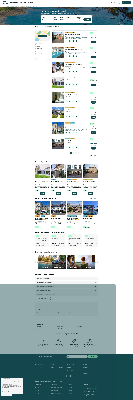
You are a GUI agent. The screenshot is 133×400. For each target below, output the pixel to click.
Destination (44, 17)
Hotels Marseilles (70, 387)
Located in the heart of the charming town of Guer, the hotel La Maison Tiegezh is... (42, 187)
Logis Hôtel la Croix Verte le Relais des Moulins (41, 218)
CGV (83, 368)
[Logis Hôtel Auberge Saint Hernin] (58, 37)
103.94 (93, 67)
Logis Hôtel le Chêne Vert (71, 94)
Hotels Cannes (70, 391)
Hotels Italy (37, 387)
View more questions (43, 298)
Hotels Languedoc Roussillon (56, 393)
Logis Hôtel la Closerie (56, 181)
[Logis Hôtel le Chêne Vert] (58, 97)
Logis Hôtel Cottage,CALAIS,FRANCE (90, 392)
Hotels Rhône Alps (54, 386)
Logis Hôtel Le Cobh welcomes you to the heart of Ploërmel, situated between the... (74, 187)
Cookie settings (85, 367)
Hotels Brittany (53, 391)
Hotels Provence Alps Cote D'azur (56, 387)
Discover (93, 41)
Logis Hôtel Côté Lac (70, 110)
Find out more (30, 2)
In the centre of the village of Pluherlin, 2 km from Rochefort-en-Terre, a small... (90, 187)
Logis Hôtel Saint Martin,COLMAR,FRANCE (90, 391)
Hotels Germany (38, 393)
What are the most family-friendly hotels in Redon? (45, 286)
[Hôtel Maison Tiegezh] (58, 82)
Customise (6, 394)
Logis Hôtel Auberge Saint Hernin (72, 34)
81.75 (93, 97)
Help (83, 370)
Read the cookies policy (5, 391)
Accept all (17, 394)
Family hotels (79, 326)
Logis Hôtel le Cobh (69, 140)
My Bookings (53, 364)
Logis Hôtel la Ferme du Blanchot (72, 64)
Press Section (69, 367)
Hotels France (37, 386)
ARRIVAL (55, 17)
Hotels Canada (37, 388)
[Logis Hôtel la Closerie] (58, 171)
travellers (68, 17)
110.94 (93, 143)
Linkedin (71, 376)
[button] (2, 398)
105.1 (93, 37)
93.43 (93, 128)
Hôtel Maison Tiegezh (70, 78)
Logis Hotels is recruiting (71, 371)
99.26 (93, 52)
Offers (20, 2)
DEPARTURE (61, 17)
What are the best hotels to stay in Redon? (44, 290)
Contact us (53, 368)
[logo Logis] (5, 2)
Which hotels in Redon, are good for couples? (44, 282)
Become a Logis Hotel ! (70, 364)
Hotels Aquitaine (54, 388)
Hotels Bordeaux (70, 393)
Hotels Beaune (70, 390)
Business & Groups (70, 370)
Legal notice (85, 364)
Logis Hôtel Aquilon (88, 218)
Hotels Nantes (70, 386)
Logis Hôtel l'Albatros (56, 218)
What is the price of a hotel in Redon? (43, 278)
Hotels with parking (60, 326)
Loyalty (24, 2)
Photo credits (85, 373)
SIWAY (77, 398)
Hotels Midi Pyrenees (54, 390)
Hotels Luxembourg (38, 394)
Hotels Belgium (37, 391)
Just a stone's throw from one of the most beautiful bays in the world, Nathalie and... (58, 187)
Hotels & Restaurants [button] (14, 2)
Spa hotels (38, 328)
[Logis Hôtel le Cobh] (58, 143)
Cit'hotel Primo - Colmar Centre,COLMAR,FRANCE (88, 387)
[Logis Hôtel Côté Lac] (58, 112)
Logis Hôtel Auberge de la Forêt (72, 49)
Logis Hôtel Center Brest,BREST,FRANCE (90, 388)
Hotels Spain (37, 390)
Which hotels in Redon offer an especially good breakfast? (46, 294)
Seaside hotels (59, 328)
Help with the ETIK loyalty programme (57, 367)
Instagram (68, 376)
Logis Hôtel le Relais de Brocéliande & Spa (72, 218)
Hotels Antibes (70, 388)
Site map (84, 371)
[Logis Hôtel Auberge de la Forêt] (58, 52)
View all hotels (93, 155)
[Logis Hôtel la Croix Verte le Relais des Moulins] (58, 128)
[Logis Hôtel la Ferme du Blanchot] (58, 67)
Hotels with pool (39, 326)
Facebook (66, 376)
